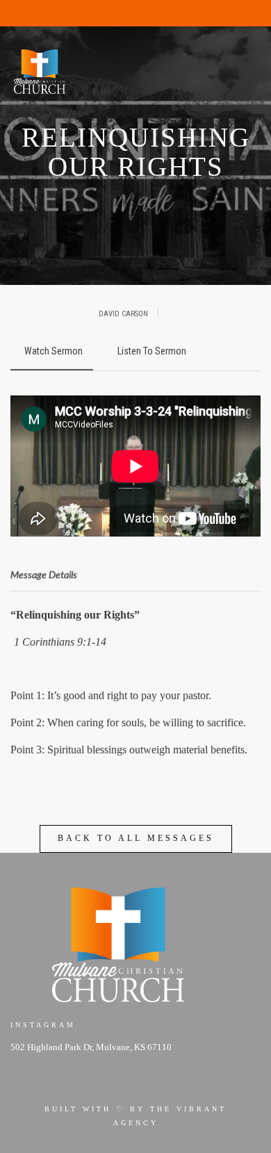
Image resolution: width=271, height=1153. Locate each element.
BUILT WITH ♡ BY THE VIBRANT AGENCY (135, 1116)
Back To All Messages (136, 838)
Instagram (43, 1025)
